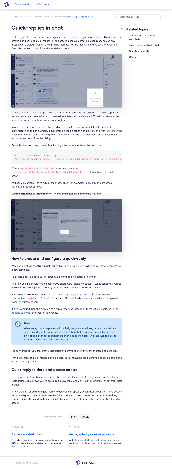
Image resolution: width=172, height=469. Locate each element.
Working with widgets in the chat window (91, 434)
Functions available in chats (26, 434)
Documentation (24, 4)
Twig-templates (78, 294)
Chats (26, 17)
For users (15, 17)
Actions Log (18, 312)
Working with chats (62, 17)
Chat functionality (41, 17)
